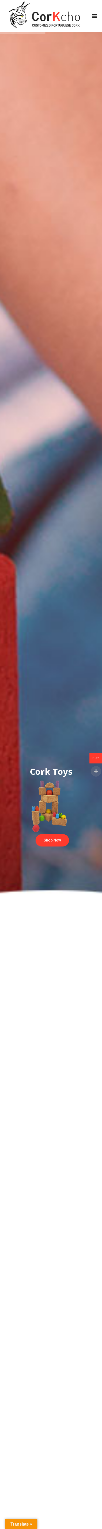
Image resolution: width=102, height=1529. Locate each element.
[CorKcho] (45, 16)
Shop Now (52, 840)
